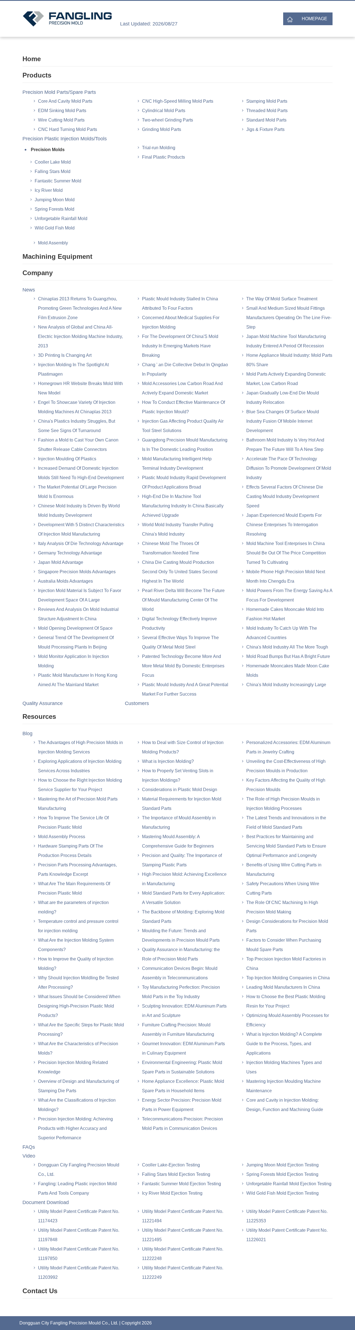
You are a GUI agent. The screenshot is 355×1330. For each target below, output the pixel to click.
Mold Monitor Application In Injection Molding (73, 661)
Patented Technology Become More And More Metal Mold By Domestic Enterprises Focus (183, 666)
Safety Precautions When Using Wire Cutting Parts (282, 888)
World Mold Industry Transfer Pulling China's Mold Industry (177, 529)
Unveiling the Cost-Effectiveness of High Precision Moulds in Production (286, 766)
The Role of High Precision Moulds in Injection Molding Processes (283, 804)
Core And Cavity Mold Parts (65, 101)
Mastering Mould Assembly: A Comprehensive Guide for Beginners (178, 841)
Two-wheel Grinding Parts (167, 120)
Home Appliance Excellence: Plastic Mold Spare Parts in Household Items (183, 1086)
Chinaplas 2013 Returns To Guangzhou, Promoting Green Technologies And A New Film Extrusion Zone (80, 308)
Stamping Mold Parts (266, 101)
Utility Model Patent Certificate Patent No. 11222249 (182, 1273)
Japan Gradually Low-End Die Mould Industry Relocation (282, 398)
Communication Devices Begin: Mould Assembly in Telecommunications (179, 973)
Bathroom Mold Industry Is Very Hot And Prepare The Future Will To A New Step (285, 445)
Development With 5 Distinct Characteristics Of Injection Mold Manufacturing (81, 529)
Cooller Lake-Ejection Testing (171, 1165)
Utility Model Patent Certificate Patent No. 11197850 (78, 1254)
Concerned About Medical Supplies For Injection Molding (180, 322)
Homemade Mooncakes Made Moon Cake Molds (287, 670)
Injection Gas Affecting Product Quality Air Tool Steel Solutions (183, 426)
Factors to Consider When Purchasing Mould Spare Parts (283, 945)
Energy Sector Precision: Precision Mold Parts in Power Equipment (181, 1105)
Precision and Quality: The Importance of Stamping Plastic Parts (182, 860)
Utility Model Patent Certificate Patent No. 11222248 (182, 1254)
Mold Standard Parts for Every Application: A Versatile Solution (183, 898)
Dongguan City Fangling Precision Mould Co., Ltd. (78, 1170)
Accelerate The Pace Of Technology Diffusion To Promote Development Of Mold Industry (288, 468)
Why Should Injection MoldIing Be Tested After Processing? (78, 982)
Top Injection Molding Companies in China (288, 977)
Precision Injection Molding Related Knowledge (73, 1067)
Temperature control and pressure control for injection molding (78, 926)
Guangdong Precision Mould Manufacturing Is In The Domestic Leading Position (184, 445)
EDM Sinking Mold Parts (62, 110)
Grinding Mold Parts (161, 129)
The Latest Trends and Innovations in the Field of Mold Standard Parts (286, 822)
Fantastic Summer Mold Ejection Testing (181, 1183)
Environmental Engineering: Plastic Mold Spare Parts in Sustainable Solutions (182, 1067)
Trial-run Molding (158, 147)
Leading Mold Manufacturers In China (283, 987)
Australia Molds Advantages (65, 581)
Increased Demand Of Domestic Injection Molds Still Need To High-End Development (81, 473)
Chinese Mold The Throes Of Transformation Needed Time (170, 548)
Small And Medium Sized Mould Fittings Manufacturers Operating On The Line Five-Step (288, 317)
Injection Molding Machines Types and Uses (284, 1067)
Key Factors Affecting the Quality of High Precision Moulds (285, 785)
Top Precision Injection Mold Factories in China (286, 964)
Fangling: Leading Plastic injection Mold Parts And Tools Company (77, 1188)
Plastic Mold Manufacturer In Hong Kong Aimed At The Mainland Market (77, 680)
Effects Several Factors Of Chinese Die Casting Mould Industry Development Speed (284, 496)
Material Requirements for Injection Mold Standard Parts (181, 804)
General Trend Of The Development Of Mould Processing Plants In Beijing (76, 642)
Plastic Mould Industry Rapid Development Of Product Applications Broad (184, 482)
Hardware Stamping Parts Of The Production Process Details (70, 851)
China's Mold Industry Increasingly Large (286, 684)
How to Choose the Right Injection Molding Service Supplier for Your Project (80, 785)
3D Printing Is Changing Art (65, 355)
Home (31, 59)
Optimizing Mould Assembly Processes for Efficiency (287, 1020)
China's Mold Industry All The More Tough (287, 647)
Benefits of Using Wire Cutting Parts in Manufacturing (283, 869)
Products (36, 75)
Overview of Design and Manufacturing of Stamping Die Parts (78, 1086)
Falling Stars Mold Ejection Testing (176, 1174)
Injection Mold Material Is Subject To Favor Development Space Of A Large (79, 595)
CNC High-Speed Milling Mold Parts (177, 101)
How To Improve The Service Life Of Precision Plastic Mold (73, 822)
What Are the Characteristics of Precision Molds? (78, 1048)
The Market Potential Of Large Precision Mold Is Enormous (77, 492)
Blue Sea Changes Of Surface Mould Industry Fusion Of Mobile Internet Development (282, 421)
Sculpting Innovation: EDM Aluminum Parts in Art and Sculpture (184, 1011)
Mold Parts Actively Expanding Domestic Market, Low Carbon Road (286, 379)
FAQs (28, 1147)
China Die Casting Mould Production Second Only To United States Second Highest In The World (179, 571)
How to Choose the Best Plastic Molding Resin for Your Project (285, 1001)
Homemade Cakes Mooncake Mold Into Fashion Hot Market (285, 614)
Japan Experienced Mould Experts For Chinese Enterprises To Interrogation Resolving (284, 524)
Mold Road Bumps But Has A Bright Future (288, 656)
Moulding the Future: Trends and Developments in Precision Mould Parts (181, 935)
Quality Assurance (42, 703)
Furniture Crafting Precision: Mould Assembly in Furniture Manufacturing (178, 1029)
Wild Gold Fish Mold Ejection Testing (282, 1193)
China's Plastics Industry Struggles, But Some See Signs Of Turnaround (76, 426)
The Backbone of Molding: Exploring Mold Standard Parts (183, 917)
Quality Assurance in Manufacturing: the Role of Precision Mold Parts (181, 954)
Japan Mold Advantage (60, 562)
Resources (39, 716)
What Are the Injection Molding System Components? (76, 945)
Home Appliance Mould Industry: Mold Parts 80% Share (289, 360)
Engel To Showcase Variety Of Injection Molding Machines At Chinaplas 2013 (76, 407)
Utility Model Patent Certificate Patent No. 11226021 (287, 1235)
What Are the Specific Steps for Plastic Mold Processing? (81, 1029)
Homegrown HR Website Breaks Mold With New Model (80, 388)
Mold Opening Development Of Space (75, 628)
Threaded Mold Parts (267, 110)
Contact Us (39, 1291)
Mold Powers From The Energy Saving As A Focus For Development (289, 595)
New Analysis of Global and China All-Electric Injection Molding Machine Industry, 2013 (80, 336)
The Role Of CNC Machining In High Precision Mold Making (282, 907)
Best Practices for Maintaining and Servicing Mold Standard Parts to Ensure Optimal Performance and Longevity (286, 846)
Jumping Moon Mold (55, 199)
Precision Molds (48, 149)
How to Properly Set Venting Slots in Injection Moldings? (177, 775)
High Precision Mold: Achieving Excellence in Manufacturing (184, 879)
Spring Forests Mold (54, 209)
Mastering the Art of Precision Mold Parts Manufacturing (78, 804)
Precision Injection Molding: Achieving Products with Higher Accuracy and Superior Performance (75, 1128)
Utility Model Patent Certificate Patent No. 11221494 (182, 1216)
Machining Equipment (57, 256)
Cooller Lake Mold (53, 162)
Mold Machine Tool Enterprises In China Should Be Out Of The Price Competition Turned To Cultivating (286, 553)
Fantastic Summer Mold (58, 181)
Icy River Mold (49, 190)
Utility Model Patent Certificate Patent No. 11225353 (287, 1216)
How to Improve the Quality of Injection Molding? (75, 964)
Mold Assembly (53, 243)
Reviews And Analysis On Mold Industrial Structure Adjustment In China (78, 614)
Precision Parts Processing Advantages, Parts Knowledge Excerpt (77, 869)
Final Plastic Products (163, 157)
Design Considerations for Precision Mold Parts (287, 926)
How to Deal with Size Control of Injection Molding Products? (183, 747)
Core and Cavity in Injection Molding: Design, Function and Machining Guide (284, 1105)
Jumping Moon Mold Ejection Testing (282, 1165)
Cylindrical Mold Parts (163, 110)
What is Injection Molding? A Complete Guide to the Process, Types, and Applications (284, 1043)
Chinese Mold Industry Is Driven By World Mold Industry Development (79, 510)
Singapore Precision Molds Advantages (77, 571)
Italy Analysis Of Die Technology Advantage (80, 543)
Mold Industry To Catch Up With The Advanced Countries (281, 633)
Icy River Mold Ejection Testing (172, 1193)
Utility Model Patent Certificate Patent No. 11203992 (78, 1273)
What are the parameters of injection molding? (73, 907)
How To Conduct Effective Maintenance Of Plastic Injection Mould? (183, 407)
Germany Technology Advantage (70, 553)
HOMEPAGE (314, 18)
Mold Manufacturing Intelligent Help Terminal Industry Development (177, 463)
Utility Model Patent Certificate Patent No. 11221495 (182, 1235)
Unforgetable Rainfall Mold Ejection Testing (288, 1183)
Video (28, 1156)
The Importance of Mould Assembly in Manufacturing (179, 822)
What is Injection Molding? (168, 761)
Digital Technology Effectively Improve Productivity (179, 623)
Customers (137, 703)
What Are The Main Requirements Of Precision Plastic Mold (74, 888)
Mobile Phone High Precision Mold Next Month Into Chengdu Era (285, 576)
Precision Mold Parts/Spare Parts (59, 92)
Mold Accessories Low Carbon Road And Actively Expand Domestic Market (182, 388)
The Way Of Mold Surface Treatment (281, 298)
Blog (27, 733)
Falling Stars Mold (52, 171)
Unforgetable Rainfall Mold (61, 218)
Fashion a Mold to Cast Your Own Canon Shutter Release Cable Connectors (78, 445)
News (28, 290)
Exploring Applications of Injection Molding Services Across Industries (79, 766)
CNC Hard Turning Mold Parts (67, 129)
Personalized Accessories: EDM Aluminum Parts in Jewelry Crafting (288, 747)
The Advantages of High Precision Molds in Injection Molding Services (80, 747)
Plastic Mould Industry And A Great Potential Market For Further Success (185, 689)
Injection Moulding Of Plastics (67, 458)
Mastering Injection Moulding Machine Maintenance (283, 1086)
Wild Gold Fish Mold (55, 228)
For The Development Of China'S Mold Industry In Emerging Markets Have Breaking (180, 346)
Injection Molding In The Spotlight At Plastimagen (73, 369)
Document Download (45, 1202)
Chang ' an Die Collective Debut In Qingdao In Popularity (185, 369)
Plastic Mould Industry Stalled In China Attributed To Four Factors (180, 303)
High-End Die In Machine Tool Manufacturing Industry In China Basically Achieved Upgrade (183, 506)
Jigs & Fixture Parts (265, 129)
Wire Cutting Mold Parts (61, 120)
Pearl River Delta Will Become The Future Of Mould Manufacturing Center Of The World (183, 600)
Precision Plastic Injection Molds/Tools (64, 138)
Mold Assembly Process (61, 836)
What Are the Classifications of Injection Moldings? (77, 1105)
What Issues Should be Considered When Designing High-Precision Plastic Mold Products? (79, 1006)
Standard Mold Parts (266, 120)
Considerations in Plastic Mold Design (179, 789)
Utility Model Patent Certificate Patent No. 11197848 (78, 1235)
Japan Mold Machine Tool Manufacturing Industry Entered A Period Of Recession (286, 341)
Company (37, 273)
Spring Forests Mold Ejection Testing (282, 1174)
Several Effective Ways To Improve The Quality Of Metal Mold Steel (180, 642)
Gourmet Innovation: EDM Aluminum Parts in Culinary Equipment (183, 1048)
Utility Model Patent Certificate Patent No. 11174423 (78, 1216)
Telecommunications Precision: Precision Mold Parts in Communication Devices (182, 1124)
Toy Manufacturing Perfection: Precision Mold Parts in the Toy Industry (181, 992)
